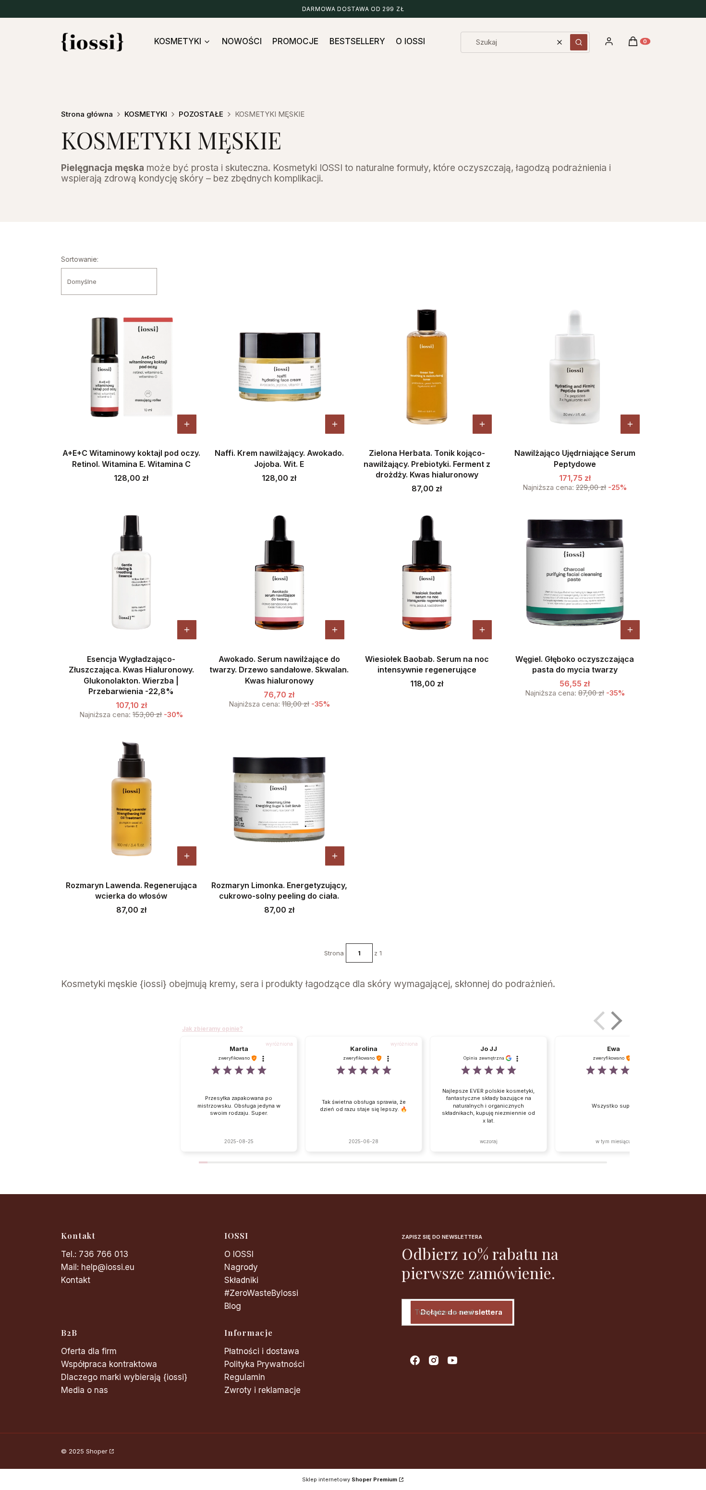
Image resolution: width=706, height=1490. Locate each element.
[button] (578, 42)
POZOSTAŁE (201, 114)
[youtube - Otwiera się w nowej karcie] (452, 1360)
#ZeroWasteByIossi (261, 1293)
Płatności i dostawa (261, 1351)
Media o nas (84, 1390)
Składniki (241, 1280)
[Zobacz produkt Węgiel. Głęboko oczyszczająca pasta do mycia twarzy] (630, 629)
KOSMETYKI (145, 114)
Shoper (97, 1451)
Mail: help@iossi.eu (97, 1267)
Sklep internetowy (349, 1479)
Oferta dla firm (89, 1351)
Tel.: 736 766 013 (94, 1254)
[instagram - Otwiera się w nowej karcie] (433, 1360)
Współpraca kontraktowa (109, 1364)
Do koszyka (334, 424)
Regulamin (244, 1377)
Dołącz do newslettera (461, 1312)
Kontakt (75, 1280)
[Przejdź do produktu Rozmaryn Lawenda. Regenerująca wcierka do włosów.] (131, 799)
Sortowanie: (79, 259)
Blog (232, 1306)
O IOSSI (239, 1254)
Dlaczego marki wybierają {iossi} (124, 1377)
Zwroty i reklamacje (262, 1390)
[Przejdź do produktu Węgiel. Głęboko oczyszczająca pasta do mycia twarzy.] (574, 573)
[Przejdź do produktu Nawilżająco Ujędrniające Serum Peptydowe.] (574, 367)
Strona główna (87, 114)
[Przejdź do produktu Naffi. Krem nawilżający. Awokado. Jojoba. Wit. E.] (279, 367)
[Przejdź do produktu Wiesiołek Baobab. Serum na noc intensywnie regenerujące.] (427, 573)
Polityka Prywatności (264, 1364)
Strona (334, 953)
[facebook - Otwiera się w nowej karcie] (415, 1360)
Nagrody (241, 1267)
